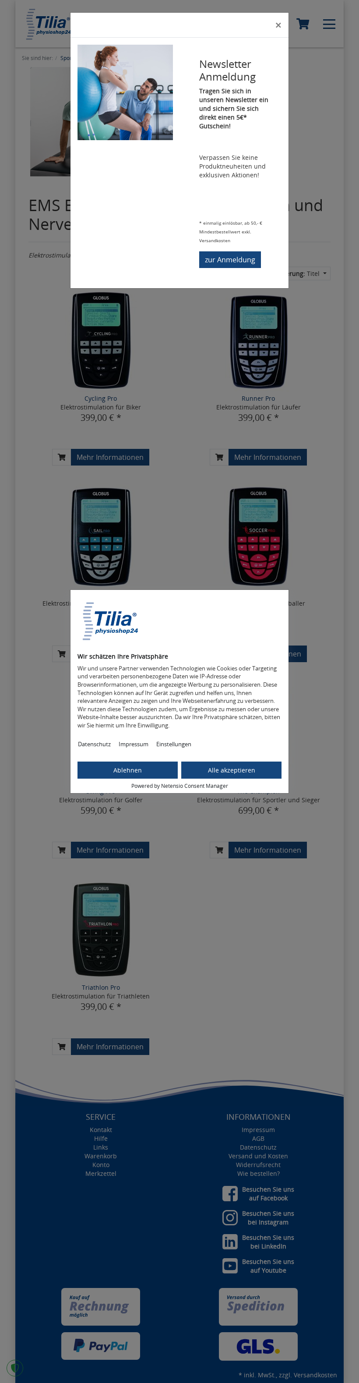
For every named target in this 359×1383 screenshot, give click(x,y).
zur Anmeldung (230, 260)
